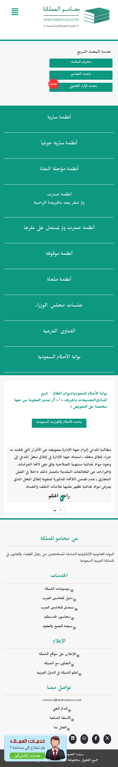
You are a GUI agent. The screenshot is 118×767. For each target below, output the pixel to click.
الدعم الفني (60, 709)
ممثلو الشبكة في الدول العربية (57, 673)
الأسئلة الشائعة (60, 718)
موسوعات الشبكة (57, 589)
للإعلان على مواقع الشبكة (57, 654)
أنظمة (59, 118)
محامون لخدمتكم (57, 617)
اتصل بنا (60, 728)
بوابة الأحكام (59, 358)
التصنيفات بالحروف (80, 401)
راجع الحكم (59, 497)
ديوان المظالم (62, 394)
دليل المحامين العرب (57, 599)
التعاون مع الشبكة (57, 664)
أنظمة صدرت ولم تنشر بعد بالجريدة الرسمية (59, 199)
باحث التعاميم (81, 74)
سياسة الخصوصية (73, 755)
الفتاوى (59, 332)
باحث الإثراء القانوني (83, 86)
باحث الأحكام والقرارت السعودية (59, 422)
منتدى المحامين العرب (57, 608)
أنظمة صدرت (59, 228)
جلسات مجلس (59, 306)
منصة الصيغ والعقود (57, 627)
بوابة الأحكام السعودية (89, 394)
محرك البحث (81, 62)
